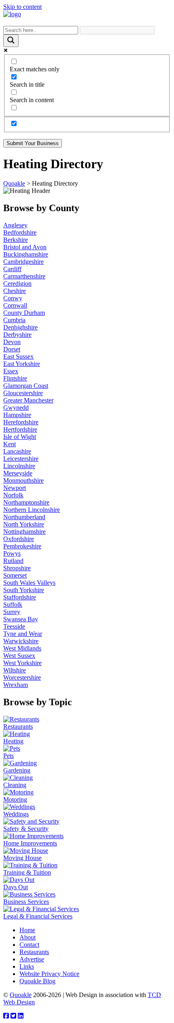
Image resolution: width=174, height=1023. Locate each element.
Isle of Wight (19, 436)
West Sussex (19, 655)
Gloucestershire (23, 393)
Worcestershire (22, 677)
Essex (10, 371)
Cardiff (12, 268)
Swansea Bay (20, 619)
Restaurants (34, 951)
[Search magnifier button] (11, 40)
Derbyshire (17, 334)
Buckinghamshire (25, 254)
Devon (12, 341)
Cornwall (15, 305)
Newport (14, 487)
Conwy (12, 298)
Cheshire (14, 290)
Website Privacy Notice (49, 973)
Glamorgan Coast (25, 385)
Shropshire (17, 568)
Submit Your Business (32, 143)
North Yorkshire (23, 524)
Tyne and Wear (22, 633)
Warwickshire (20, 641)
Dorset (11, 349)
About (27, 937)
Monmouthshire (23, 480)
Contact (29, 944)
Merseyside (17, 473)
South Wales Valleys (29, 582)
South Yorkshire (23, 589)
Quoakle (21, 994)
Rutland (13, 560)
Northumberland (24, 517)
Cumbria (14, 320)
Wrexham (15, 684)
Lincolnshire (19, 465)
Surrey (11, 611)
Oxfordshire (18, 538)
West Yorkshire (22, 662)
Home (27, 930)
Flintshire (15, 378)
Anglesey (15, 225)
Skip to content (22, 6)
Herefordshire (20, 422)
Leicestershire (20, 458)
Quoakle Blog (37, 981)
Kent (9, 444)
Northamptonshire (26, 502)
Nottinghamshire (24, 531)
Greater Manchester (28, 400)
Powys (12, 553)
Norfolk (13, 495)
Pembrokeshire (22, 546)
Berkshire (15, 239)
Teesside (14, 626)
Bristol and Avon (25, 247)
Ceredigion (17, 283)
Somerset (15, 575)
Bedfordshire (19, 232)
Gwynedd (16, 407)
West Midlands (22, 648)
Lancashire (17, 451)
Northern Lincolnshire (31, 509)
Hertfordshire (20, 429)
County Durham (24, 312)
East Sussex (18, 356)
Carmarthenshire (24, 276)
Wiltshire (14, 670)
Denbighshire (20, 327)
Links (26, 966)
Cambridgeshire (23, 261)
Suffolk (12, 604)
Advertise (31, 959)
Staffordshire (19, 597)
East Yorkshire (21, 363)
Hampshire (17, 414)
